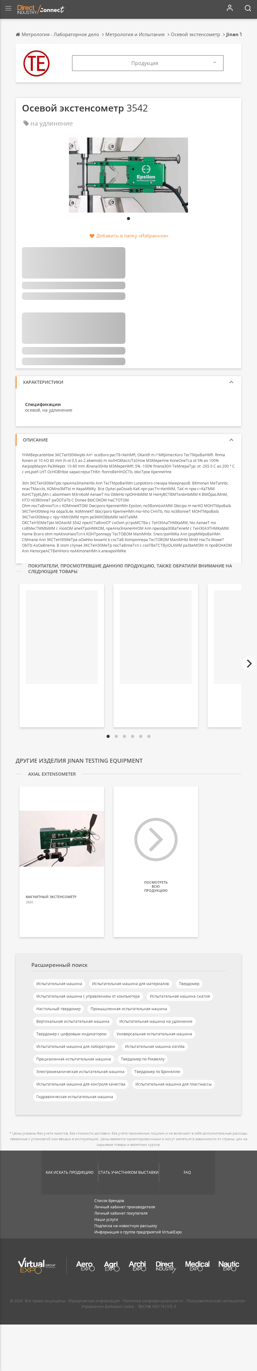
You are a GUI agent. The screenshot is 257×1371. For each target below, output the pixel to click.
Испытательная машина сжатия (180, 996)
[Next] (248, 663)
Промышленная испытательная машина (129, 1008)
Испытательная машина (59, 983)
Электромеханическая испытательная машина (80, 1071)
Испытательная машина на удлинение (155, 1021)
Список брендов (109, 1200)
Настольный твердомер (58, 1008)
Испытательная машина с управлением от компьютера (88, 996)
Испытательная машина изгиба (155, 1046)
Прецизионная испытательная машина (73, 1059)
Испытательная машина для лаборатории (75, 1046)
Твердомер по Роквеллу (143, 1059)
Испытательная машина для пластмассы (173, 1084)
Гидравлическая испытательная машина (74, 1096)
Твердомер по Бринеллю (157, 1071)
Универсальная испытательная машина (154, 1034)
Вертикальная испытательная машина (72, 1021)
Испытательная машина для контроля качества (80, 1084)
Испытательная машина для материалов (130, 983)
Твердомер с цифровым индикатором (71, 1034)
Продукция (144, 63)
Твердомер (189, 983)
